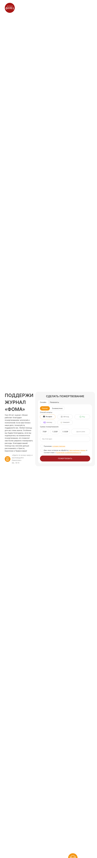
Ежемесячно (57, 408)
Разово (45, 408)
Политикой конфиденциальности (68, 452)
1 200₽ (55, 432)
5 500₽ (65, 432)
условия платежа (58, 446)
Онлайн (43, 402)
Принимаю (54, 446)
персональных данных (77, 450)
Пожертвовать (65, 458)
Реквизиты (54, 402)
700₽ (45, 432)
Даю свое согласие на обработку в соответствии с (65, 451)
